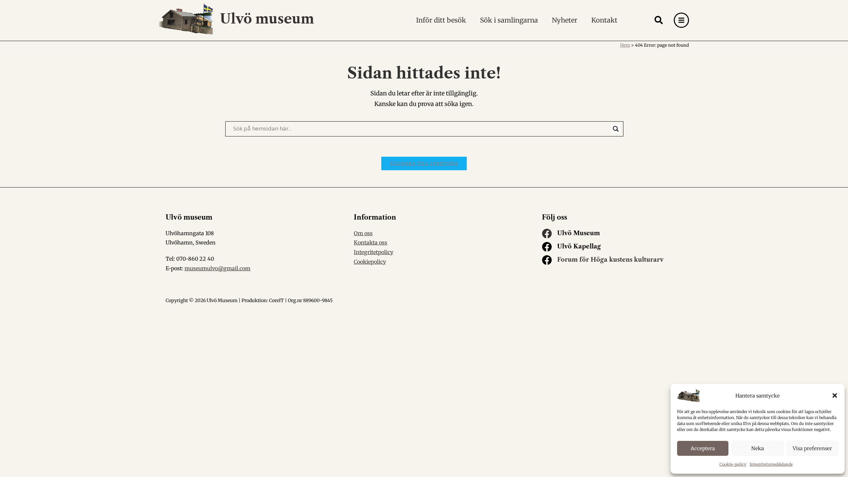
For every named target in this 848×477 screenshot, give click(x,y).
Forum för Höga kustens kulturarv (610, 259)
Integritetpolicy (373, 252)
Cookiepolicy (370, 261)
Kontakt (604, 20)
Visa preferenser (812, 448)
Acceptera (703, 448)
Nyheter (564, 20)
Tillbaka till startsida (424, 163)
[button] (834, 395)
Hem (625, 45)
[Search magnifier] (615, 128)
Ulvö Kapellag (579, 246)
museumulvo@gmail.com (217, 268)
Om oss (363, 233)
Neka (757, 448)
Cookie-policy (732, 464)
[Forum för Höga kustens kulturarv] (547, 260)
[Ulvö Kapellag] (547, 247)
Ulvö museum (267, 19)
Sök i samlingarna (509, 20)
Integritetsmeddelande (771, 464)
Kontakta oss (370, 242)
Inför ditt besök (441, 20)
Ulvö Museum (578, 233)
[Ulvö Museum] (547, 233)
